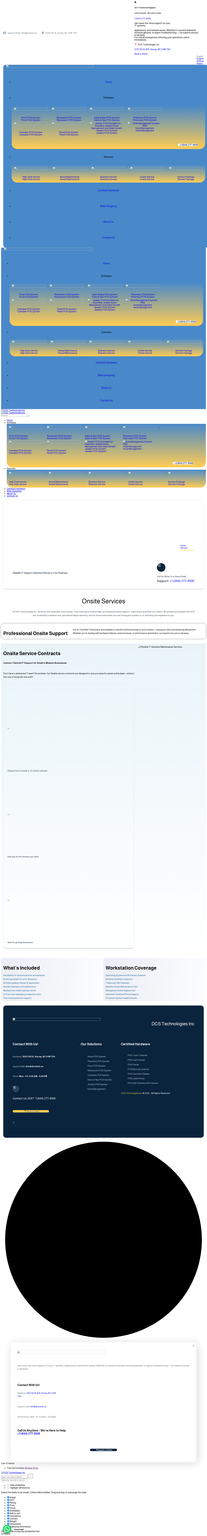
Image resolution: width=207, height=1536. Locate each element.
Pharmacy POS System (145, 120)
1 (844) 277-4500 (142, 18)
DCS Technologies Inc (131, 1093)
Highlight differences (20, 1488)
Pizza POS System (30, 120)
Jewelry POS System (106, 133)
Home (183, 545)
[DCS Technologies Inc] (13, 410)
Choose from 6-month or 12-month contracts (27, 771)
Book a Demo (141, 54)
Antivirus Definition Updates (119, 979)
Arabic (200, 63)
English (200, 59)
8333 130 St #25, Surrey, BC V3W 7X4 (152, 49)
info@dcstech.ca (29, 33)
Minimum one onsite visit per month (19, 990)
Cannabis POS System (30, 134)
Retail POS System (68, 134)
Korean (200, 61)
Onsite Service (147, 179)
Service (183, 548)
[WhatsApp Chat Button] (7, 1529)
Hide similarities (17, 1485)
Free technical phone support (17, 998)
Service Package (185, 179)
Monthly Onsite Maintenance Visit (122, 986)
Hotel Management (144, 130)
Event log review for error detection (20, 979)
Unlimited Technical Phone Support (122, 994)
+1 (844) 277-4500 (181, 581)
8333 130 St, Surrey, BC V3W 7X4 (61, 33)
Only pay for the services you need (22, 857)
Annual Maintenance (69, 179)
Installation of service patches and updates (24, 975)
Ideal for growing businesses (20, 942)
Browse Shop (31, 1468)
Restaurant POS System (68, 120)
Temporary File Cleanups (117, 983)
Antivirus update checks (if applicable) (21, 983)
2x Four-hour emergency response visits (22, 994)
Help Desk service (31, 179)
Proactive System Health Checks (121, 998)
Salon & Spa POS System (107, 120)
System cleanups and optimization (19, 986)
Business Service (108, 179)
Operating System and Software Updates (126, 975)
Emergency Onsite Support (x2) (120, 990)
